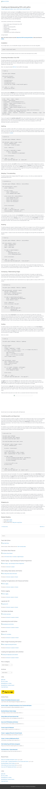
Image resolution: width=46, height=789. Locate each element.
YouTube (14, 556)
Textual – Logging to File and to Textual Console (11, 733)
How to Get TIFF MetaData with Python (9, 722)
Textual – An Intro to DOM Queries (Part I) (10, 738)
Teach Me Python (4, 687)
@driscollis (3, 679)
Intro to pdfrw (9, 521)
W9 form (14, 66)
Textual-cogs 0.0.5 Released (7, 727)
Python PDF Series (26, 9)
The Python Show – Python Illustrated (9, 749)
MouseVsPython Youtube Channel (7, 685)
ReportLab (7, 9)
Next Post (42, 526)
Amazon (16, 576)
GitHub (2, 38)
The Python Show (8, 556)
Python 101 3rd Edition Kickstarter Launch (10, 700)
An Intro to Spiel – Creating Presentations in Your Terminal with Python (16, 705)
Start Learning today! (22, 546)
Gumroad (8, 566)
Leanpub (11, 132)
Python (3, 9)
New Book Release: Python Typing (8, 711)
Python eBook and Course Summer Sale (9, 716)
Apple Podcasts (20, 556)
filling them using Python (17, 522)
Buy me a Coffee (4, 681)
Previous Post (4, 526)
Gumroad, (8, 587)
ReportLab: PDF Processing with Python (25, 37)
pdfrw (11, 519)
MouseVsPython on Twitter (6, 683)
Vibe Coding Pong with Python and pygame (10, 744)
